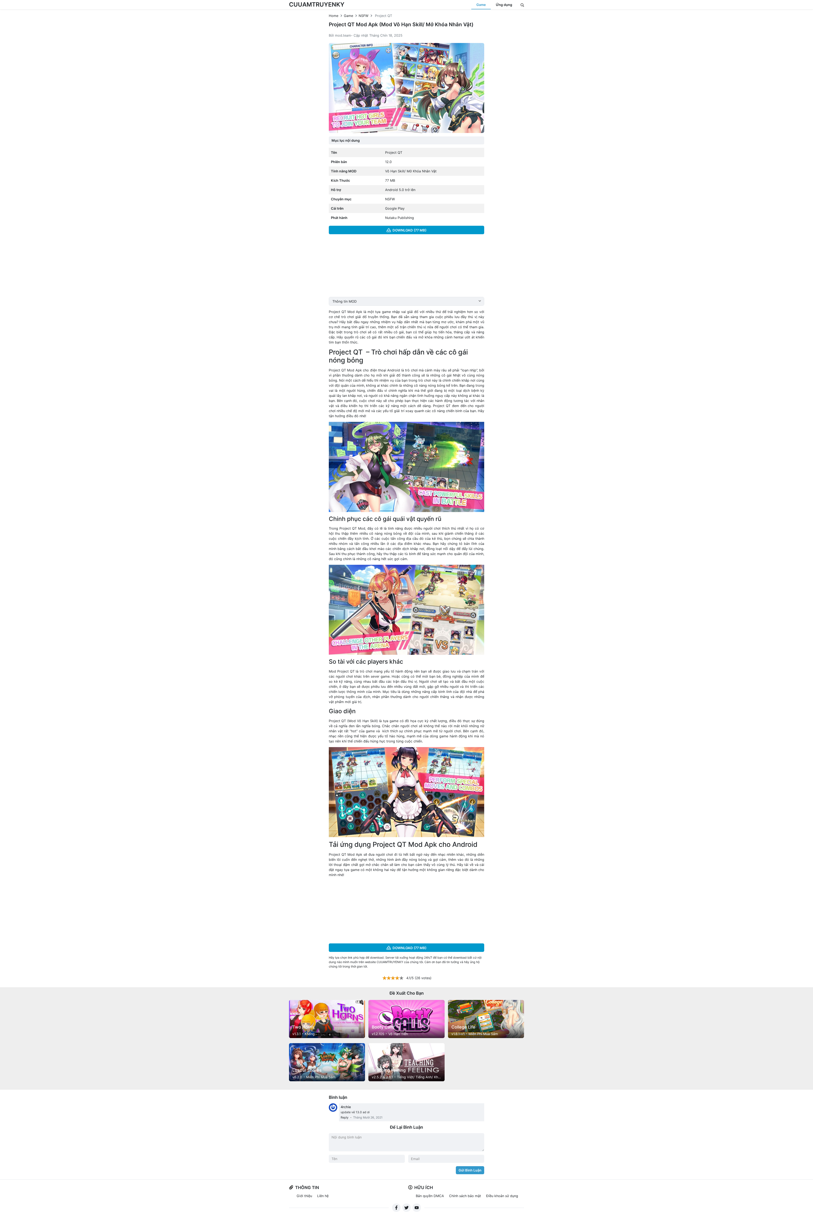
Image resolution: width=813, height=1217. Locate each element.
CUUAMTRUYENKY (316, 4)
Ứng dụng (504, 5)
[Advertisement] (406, 267)
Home (333, 16)
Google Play (395, 208)
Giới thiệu (304, 1196)
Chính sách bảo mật (465, 1196)
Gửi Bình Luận (470, 1170)
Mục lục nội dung (346, 140)
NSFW (363, 16)
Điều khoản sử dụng (502, 1196)
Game (481, 5)
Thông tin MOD (344, 301)
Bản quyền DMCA (430, 1196)
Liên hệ (323, 1196)
